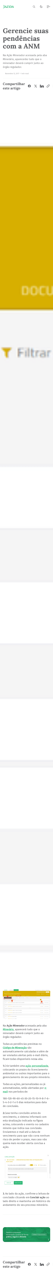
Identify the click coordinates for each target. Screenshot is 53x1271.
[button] (34, 6)
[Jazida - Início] (8, 6)
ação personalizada (36, 1065)
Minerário (8, 1029)
